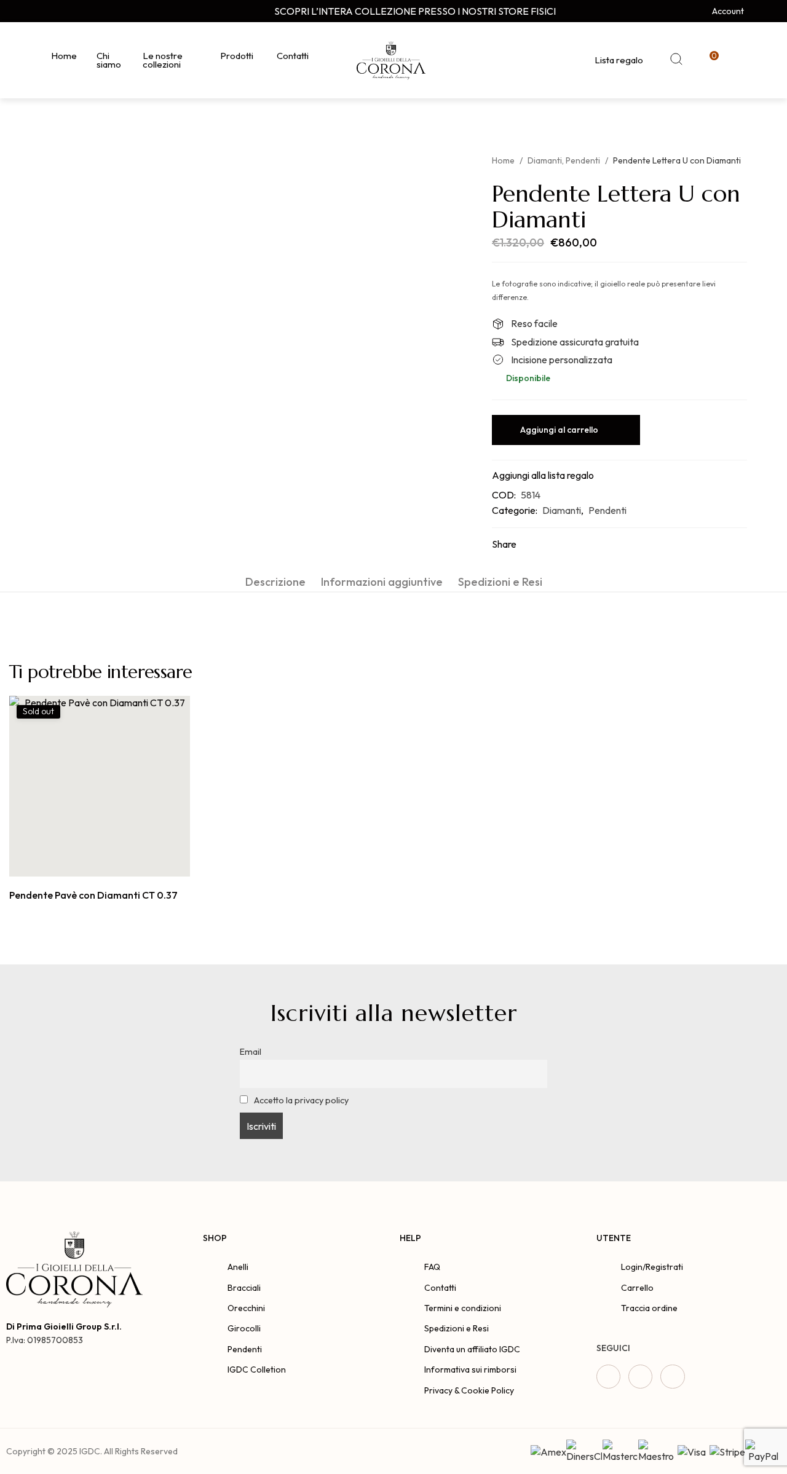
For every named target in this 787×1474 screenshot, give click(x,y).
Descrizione (275, 582)
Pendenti (583, 160)
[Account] (702, 11)
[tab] (275, 581)
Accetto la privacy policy (300, 1100)
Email (250, 1051)
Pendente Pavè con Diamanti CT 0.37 (93, 895)
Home (503, 160)
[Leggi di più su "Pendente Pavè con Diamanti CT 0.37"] (86, 863)
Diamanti (545, 160)
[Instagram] (70, 11)
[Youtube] (94, 11)
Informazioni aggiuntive (382, 582)
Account (728, 11)
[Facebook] (47, 11)
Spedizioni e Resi (500, 582)
